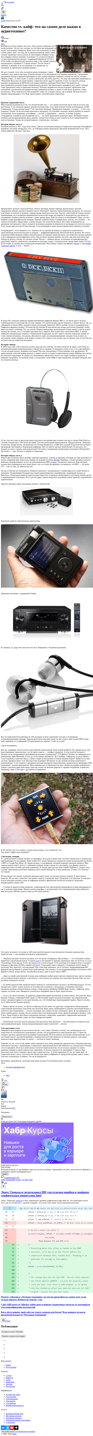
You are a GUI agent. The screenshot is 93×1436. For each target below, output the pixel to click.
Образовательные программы (18, 1420)
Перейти (5, 1174)
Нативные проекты (14, 1418)
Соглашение (11, 1403)
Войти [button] (3, 15)
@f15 (13, 1108)
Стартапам (10, 1422)
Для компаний (12, 1399)
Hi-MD (57, 460)
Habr (14, 1434)
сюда (37, 961)
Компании (10, 1382)
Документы (10, 1401)
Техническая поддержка (25, 1431)
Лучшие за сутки (8, 1332)
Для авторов (11, 1397)
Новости (9, 1378)
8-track (76, 243)
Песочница (10, 1386)
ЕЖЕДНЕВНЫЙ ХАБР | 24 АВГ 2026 (17, 1180)
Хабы (8, 1380)
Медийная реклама (13, 1416)
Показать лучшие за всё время (13, 1336)
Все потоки (9, 2)
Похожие (19, 1332)
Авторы (9, 1384)
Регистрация (11, 1367)
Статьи (9, 1375)
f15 (2, 21)
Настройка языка (8, 1431)
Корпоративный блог (14, 1414)
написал (19, 1201)
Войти (8, 1365)
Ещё (8, 1321)
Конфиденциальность (15, 1405)
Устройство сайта (13, 1395)
